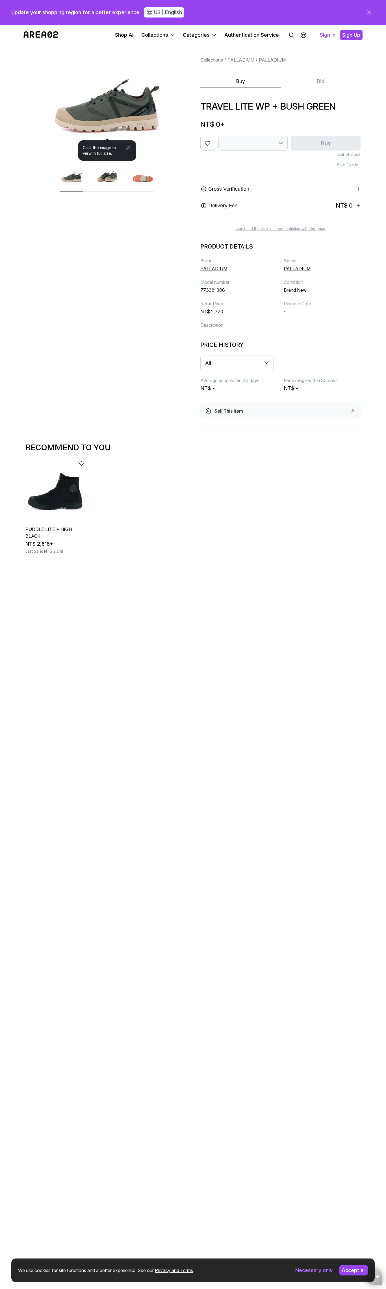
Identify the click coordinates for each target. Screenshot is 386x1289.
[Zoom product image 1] (107, 103)
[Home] (40, 35)
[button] (303, 35)
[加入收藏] (207, 143)
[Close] (128, 147)
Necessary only (314, 1270)
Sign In (327, 35)
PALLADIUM (240, 60)
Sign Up (351, 35)
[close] (369, 12)
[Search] (291, 35)
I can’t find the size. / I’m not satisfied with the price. (280, 228)
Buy (240, 81)
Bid (320, 81)
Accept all (354, 1270)
